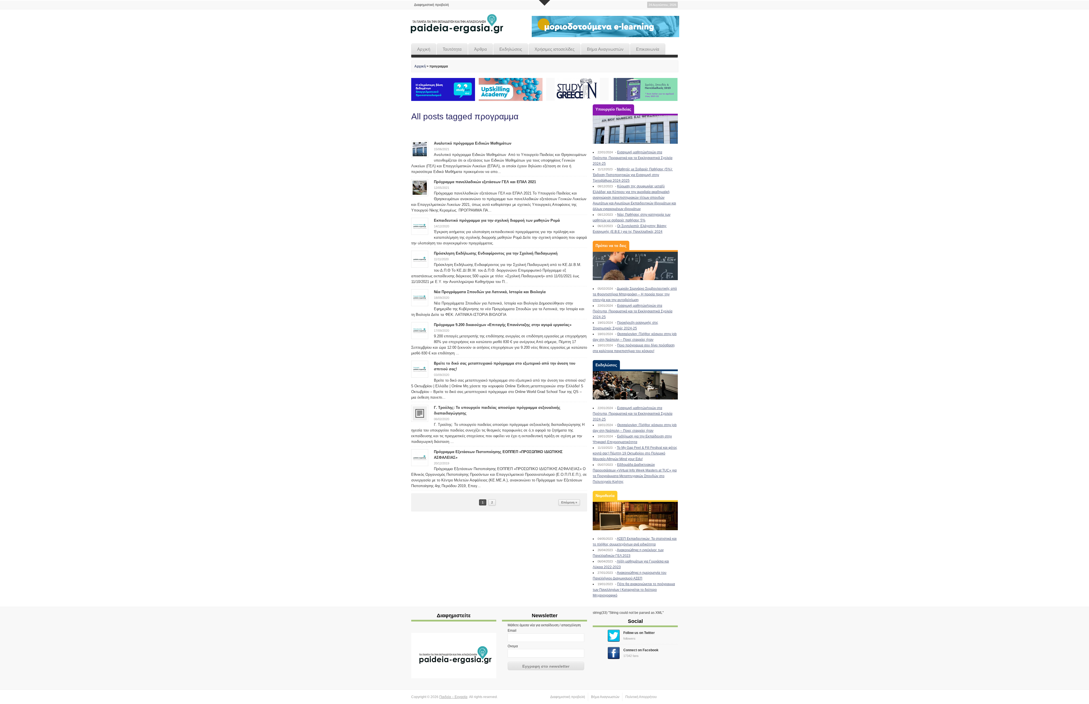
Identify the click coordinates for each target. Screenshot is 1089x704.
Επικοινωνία (647, 49)
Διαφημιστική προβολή (431, 5)
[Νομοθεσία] (635, 516)
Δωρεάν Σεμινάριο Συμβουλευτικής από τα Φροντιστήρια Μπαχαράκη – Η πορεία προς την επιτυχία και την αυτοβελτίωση (635, 294)
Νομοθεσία (605, 496)
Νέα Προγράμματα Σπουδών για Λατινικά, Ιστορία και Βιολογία (490, 292)
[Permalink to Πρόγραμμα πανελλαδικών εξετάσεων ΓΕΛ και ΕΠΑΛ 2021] (420, 187)
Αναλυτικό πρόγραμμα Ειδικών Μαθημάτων (472, 143)
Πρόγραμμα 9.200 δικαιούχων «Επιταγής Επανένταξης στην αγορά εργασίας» (502, 325)
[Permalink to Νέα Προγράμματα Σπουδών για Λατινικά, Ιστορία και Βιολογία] (420, 297)
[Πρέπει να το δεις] (635, 266)
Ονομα (513, 646)
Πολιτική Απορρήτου (641, 697)
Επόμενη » (569, 502)
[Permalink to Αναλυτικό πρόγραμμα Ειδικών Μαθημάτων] (420, 149)
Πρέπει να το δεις (611, 246)
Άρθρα (480, 49)
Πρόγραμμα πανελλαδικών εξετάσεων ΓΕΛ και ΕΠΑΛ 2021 (485, 182)
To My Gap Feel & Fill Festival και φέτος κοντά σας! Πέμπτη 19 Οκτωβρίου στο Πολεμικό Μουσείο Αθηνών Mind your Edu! (635, 453)
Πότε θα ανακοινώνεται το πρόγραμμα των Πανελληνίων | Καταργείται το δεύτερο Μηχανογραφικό (634, 589)
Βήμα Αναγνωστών (605, 49)
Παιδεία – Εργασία (453, 697)
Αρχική (423, 49)
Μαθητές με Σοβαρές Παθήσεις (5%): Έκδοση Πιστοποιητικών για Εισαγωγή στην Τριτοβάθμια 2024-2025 (633, 175)
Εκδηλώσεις (510, 49)
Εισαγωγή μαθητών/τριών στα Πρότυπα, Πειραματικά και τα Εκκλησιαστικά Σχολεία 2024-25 (632, 158)
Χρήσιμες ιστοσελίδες (555, 49)
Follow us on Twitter (639, 633)
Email (512, 631)
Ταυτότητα (452, 49)
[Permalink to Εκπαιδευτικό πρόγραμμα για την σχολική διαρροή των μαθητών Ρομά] (420, 226)
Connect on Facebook (641, 650)
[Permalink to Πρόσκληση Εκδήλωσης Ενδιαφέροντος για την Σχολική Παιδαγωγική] (420, 259)
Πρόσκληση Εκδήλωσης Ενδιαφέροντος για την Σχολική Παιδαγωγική (496, 253)
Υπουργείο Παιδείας (613, 109)
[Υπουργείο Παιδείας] (635, 129)
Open (544, 3)
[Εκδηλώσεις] (635, 385)
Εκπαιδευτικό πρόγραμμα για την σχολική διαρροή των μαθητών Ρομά (497, 220)
